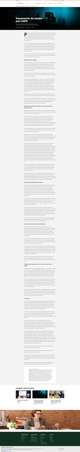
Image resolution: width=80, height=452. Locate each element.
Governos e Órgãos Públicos (34, 441)
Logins (22, 441)
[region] (40, 449)
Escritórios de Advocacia (34, 438)
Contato (41, 438)
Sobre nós (41, 436)
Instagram (51, 437)
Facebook (51, 438)
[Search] (64, 3)
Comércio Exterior (24, 437)
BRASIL (27, 3)
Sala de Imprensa (42, 437)
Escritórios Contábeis (33, 437)
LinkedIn (51, 436)
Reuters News (52, 441)
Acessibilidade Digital (43, 442)
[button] (38, 3)
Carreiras (41, 441)
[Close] (79, 449)
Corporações (32, 436)
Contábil (23, 438)
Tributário (23, 436)
